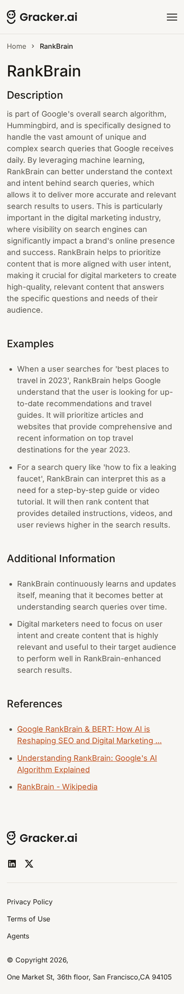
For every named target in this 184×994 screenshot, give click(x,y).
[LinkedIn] (12, 864)
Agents (18, 936)
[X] (29, 864)
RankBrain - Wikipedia (57, 786)
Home (16, 46)
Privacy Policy (30, 901)
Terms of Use (28, 919)
